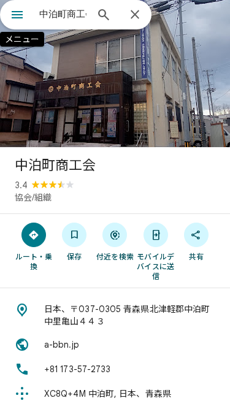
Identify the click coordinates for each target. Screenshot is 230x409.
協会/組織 (33, 197)
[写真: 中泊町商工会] (115, 73)
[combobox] (62, 14)
